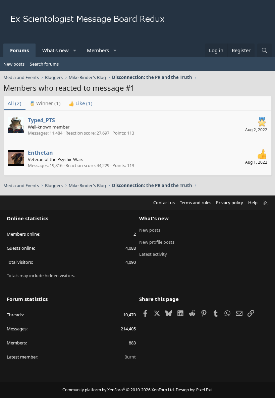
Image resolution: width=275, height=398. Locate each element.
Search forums (44, 64)
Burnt (130, 357)
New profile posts (156, 242)
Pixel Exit (204, 390)
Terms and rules (195, 203)
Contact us (164, 203)
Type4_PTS (41, 120)
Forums (19, 50)
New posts (13, 64)
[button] (75, 50)
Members (98, 50)
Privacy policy (229, 203)
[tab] (45, 103)
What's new (55, 50)
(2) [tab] (14, 103)
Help (253, 203)
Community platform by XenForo (118, 390)
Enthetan (40, 152)
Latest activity (153, 254)
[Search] (264, 50)
